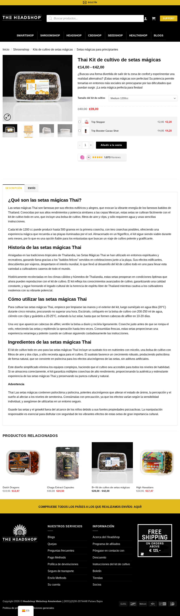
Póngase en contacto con (108, 550)
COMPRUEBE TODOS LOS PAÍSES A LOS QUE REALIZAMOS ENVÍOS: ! (90, 506)
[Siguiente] (66, 88)
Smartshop (25, 35)
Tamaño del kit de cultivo (91, 98)
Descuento (99, 557)
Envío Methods (57, 577)
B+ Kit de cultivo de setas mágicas (111, 487)
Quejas (52, 543)
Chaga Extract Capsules (60, 487)
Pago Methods (57, 557)
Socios (97, 584)
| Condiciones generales (40, 607)
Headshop (74, 35)
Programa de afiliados (106, 543)
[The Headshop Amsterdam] (22, 17)
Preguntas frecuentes (61, 550)
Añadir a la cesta (111, 145)
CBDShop (94, 35)
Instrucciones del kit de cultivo (111, 564)
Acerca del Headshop (106, 537)
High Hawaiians (144, 487)
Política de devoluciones (63, 564)
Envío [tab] (31, 188)
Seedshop (115, 35)
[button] (153, 18)
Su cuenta (54, 584)
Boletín (97, 571)
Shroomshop (50, 35)
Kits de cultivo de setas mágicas (53, 49)
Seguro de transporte (61, 571)
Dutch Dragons (11, 487)
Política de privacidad (14, 607)
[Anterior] (8, 88)
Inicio (6, 49)
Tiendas (98, 577)
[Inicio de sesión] (145, 18)
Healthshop (138, 35)
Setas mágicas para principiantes (97, 49)
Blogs (158, 35)
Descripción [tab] (13, 188)
